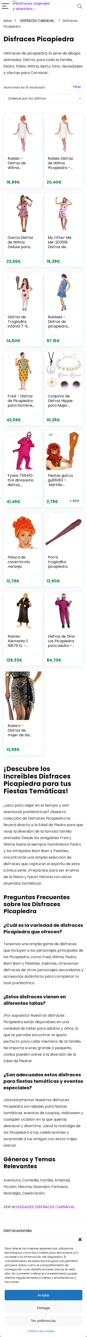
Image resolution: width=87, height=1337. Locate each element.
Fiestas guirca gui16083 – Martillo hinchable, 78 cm (60, 485)
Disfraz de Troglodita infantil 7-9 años (17, 324)
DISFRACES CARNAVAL (37, 20)
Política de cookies (41, 1331)
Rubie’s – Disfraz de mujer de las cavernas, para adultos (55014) (21, 737)
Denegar (43, 1308)
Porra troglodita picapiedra (58, 562)
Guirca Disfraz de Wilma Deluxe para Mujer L (20, 244)
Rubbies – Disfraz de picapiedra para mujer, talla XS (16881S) (58, 328)
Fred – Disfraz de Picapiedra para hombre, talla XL (20, 403)
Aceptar (43, 1295)
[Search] (79, 6)
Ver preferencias (43, 1321)
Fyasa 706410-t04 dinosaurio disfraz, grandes (21, 482)
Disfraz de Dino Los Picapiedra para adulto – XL (61, 643)
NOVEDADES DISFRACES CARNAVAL (43, 1207)
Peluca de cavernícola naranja (19, 562)
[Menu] (5, 6)
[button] (80, 1239)
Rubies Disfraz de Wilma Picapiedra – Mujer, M (60, 165)
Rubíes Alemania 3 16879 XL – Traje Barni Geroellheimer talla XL (21, 648)
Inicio (7, 20)
